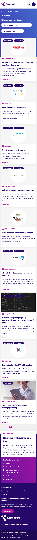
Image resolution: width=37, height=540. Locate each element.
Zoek (29, 4)
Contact (4, 495)
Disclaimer (17, 535)
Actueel (9, 11)
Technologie (5, 491)
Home (3, 11)
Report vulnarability (13, 537)
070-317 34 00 (10, 463)
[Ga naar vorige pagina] (3, 427)
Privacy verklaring (7, 535)
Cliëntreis (22, 491)
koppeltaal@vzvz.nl (12, 467)
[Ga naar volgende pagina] (16, 427)
